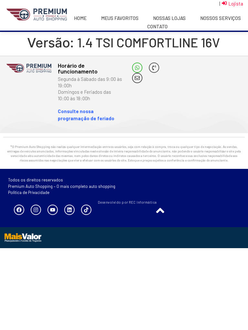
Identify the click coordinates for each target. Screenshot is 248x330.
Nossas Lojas (169, 18)
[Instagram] (36, 210)
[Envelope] (137, 78)
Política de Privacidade (28, 192)
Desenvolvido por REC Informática (127, 202)
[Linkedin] (69, 210)
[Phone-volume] (154, 68)
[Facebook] (19, 210)
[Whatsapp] (137, 68)
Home (80, 18)
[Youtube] (52, 210)
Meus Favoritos (120, 18)
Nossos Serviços (220, 18)
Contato (157, 26)
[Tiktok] (86, 210)
